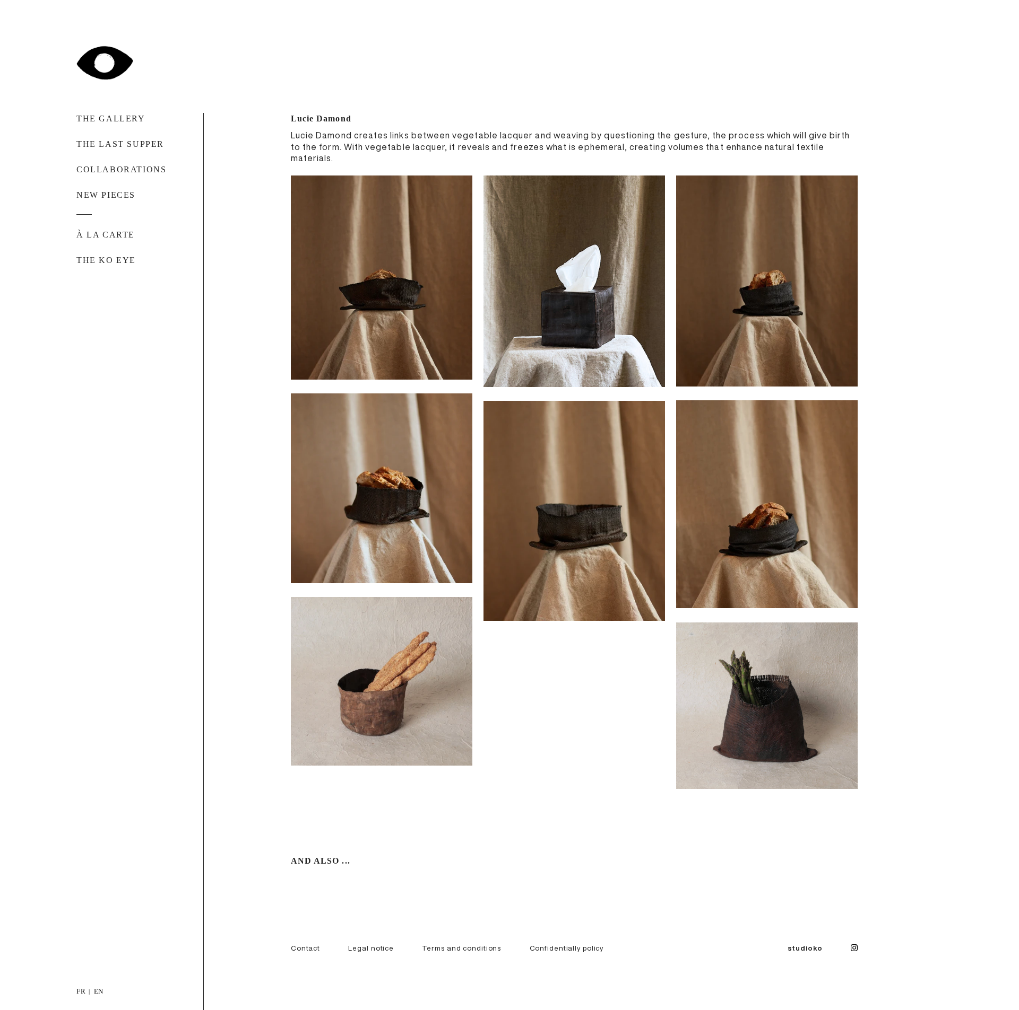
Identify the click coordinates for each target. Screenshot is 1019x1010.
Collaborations (121, 169)
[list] (509, 990)
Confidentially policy (567, 948)
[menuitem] (81, 990)
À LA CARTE (105, 234)
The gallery (110, 118)
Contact (305, 948)
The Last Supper (120, 143)
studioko (805, 948)
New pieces (105, 194)
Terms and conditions (461, 948)
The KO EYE (106, 260)
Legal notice (371, 948)
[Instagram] (854, 948)
